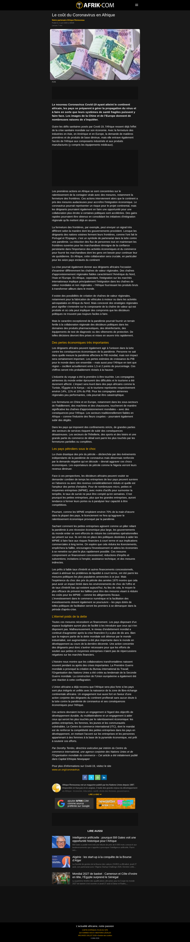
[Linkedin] (104, 777)
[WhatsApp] (97, 777)
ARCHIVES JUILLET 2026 (87, 935)
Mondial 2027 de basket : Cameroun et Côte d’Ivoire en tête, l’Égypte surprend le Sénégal (104, 875)
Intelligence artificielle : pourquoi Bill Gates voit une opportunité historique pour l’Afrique (104, 839)
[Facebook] (85, 777)
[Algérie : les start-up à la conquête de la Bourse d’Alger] (61, 861)
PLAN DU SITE (102, 930)
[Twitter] (91, 777)
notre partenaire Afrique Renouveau (68, 20)
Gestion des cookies (105, 935)
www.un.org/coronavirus (65, 769)
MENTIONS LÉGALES (103, 933)
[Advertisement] (95, 93)
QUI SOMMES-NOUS (86, 933)
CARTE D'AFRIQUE (89, 930)
